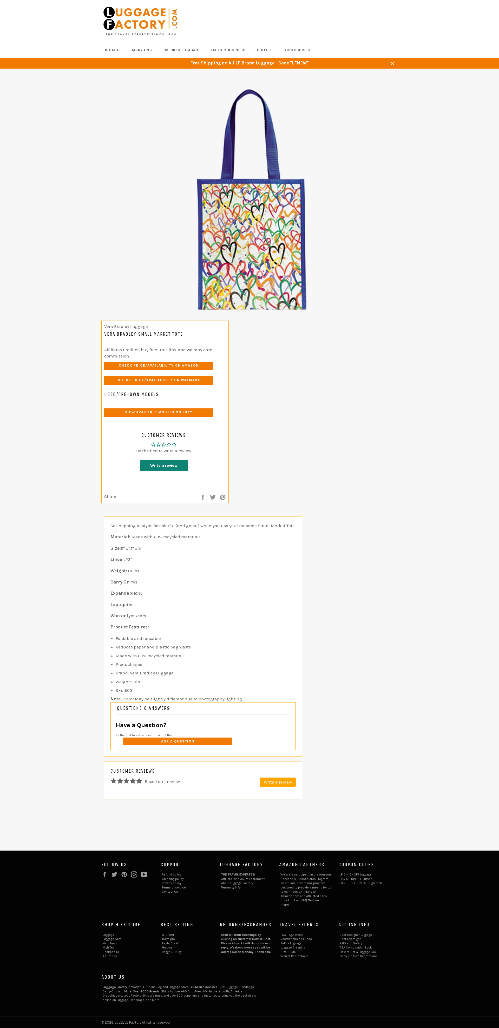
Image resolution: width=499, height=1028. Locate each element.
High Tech (109, 947)
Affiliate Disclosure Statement (243, 879)
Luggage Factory (128, 1022)
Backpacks (111, 952)
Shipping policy (173, 879)
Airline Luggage (290, 943)
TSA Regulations (292, 935)
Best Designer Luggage (356, 935)
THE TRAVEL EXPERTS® (238, 874)
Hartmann (169, 947)
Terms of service (174, 887)
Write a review (164, 465)
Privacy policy (171, 883)
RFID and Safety (351, 943)
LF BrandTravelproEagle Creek (170, 939)
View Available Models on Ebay (159, 412)
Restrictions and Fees (296, 939)
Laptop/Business (228, 50)
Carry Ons (141, 50)
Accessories (297, 50)
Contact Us (170, 891)
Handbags (110, 943)
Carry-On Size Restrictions (359, 956)
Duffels (265, 50)
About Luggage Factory (237, 883)
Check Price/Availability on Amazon (159, 365)
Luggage (110, 50)
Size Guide (288, 952)
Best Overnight (350, 939)
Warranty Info (231, 887)
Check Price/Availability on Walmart (159, 380)
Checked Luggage (181, 50)
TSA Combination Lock (356, 947)
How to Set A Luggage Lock (359, 952)
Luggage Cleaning (292, 947)
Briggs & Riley (172, 952)
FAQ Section (310, 900)
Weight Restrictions (294, 956)
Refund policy (171, 874)
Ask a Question (177, 741)
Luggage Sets (112, 939)
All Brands (110, 956)
